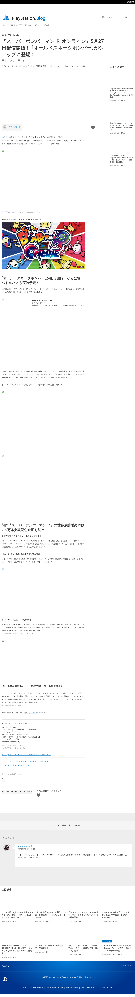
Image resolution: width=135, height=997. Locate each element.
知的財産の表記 (72, 987)
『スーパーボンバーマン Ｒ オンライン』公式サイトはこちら (25, 761)
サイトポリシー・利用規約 (33, 987)
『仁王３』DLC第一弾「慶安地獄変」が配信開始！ (49, 946)
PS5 (11, 25)
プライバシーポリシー (54, 987)
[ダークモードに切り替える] (102, 17)
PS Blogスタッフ (15, 127)
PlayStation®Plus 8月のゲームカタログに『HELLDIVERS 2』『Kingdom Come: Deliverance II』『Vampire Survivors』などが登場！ (121, 93)
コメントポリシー (105, 987)
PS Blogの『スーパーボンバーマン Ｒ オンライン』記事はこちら (26, 755)
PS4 (15, 25)
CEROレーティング (88, 987)
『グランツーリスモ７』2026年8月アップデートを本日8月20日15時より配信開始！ (83, 915)
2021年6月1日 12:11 (26, 849)
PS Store (28, 25)
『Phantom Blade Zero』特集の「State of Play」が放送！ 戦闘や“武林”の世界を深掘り (116, 948)
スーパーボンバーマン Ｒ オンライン (21, 791)
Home (5, 25)
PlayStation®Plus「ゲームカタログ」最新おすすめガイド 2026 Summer (116, 915)
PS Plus (36, 25)
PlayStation (29, 18)
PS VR (21, 25)
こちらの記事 (32, 712)
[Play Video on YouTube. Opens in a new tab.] (80, 267)
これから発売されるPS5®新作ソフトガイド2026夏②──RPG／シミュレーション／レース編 (17, 915)
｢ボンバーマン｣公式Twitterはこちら (15, 765)
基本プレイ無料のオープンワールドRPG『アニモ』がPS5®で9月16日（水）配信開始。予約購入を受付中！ (121, 126)
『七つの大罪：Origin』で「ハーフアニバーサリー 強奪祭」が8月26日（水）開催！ (83, 948)
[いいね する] (122, 101)
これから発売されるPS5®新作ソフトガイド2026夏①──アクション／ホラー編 (50, 915)
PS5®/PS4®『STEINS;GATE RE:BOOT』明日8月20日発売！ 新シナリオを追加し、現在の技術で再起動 (17, 949)
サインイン (111, 17)
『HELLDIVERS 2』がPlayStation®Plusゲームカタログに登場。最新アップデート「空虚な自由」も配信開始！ (121, 159)
